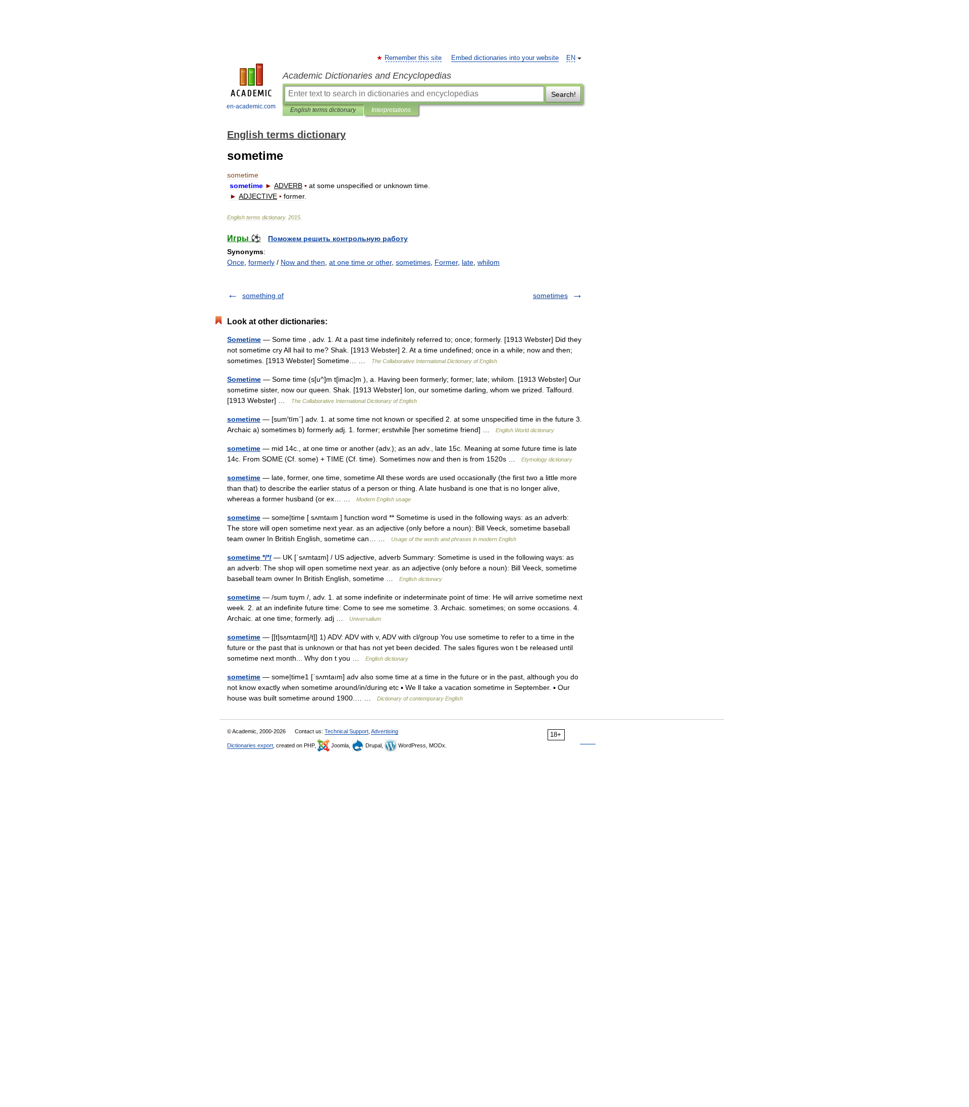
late (467, 262)
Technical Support (346, 731)
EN (570, 58)
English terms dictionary (323, 109)
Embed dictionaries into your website (505, 58)
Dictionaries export (250, 745)
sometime (243, 419)
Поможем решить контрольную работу (338, 239)
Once (235, 262)
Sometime (244, 339)
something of (263, 296)
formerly (261, 262)
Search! (563, 94)
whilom (488, 262)
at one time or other (360, 262)
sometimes (413, 262)
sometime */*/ (249, 557)
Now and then (303, 262)
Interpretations (391, 109)
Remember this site (414, 58)
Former (446, 262)
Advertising (384, 731)
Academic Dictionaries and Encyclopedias (367, 76)
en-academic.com (251, 106)
